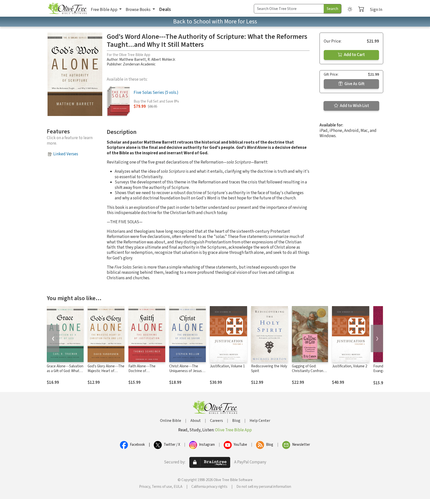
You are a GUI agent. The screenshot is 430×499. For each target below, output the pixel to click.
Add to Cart (354, 55)
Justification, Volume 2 (349, 366)
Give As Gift (354, 84)
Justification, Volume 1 (227, 366)
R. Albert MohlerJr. (162, 59)
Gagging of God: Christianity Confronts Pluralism (309, 371)
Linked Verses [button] (65, 154)
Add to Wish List (354, 106)
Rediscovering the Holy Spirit (269, 369)
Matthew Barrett (132, 59)
